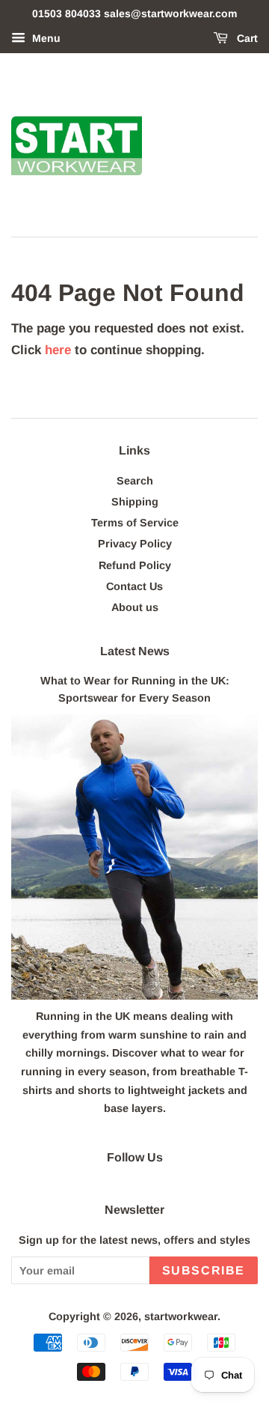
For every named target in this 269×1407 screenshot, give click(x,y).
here (58, 350)
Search (135, 481)
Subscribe (203, 1270)
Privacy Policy (135, 544)
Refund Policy (135, 565)
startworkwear (180, 1316)
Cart (246, 38)
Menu (45, 38)
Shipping (134, 502)
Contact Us (134, 586)
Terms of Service (135, 523)
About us (134, 607)
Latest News (135, 651)
